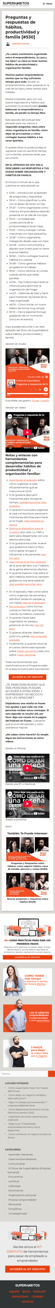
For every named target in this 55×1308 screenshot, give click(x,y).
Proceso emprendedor (22, 1199)
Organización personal (22, 1195)
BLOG (26, 1291)
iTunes (35, 400)
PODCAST (39, 1291)
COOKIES (37, 1296)
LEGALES (27, 1301)
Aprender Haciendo (20, 1154)
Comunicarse (16, 1163)
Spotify (45, 400)
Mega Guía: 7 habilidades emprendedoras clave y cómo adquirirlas (24, 1127)
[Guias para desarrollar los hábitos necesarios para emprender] (27, 1031)
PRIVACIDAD (20, 1296)
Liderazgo (14, 1185)
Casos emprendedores (22, 1159)
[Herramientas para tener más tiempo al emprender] (27, 995)
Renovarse (14, 1204)
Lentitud (13, 1181)
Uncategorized (17, 1213)
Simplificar (15, 1208)
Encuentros (15, 1176)
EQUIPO (14, 1291)
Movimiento (15, 1190)
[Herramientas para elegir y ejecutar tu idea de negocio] (27, 1066)
